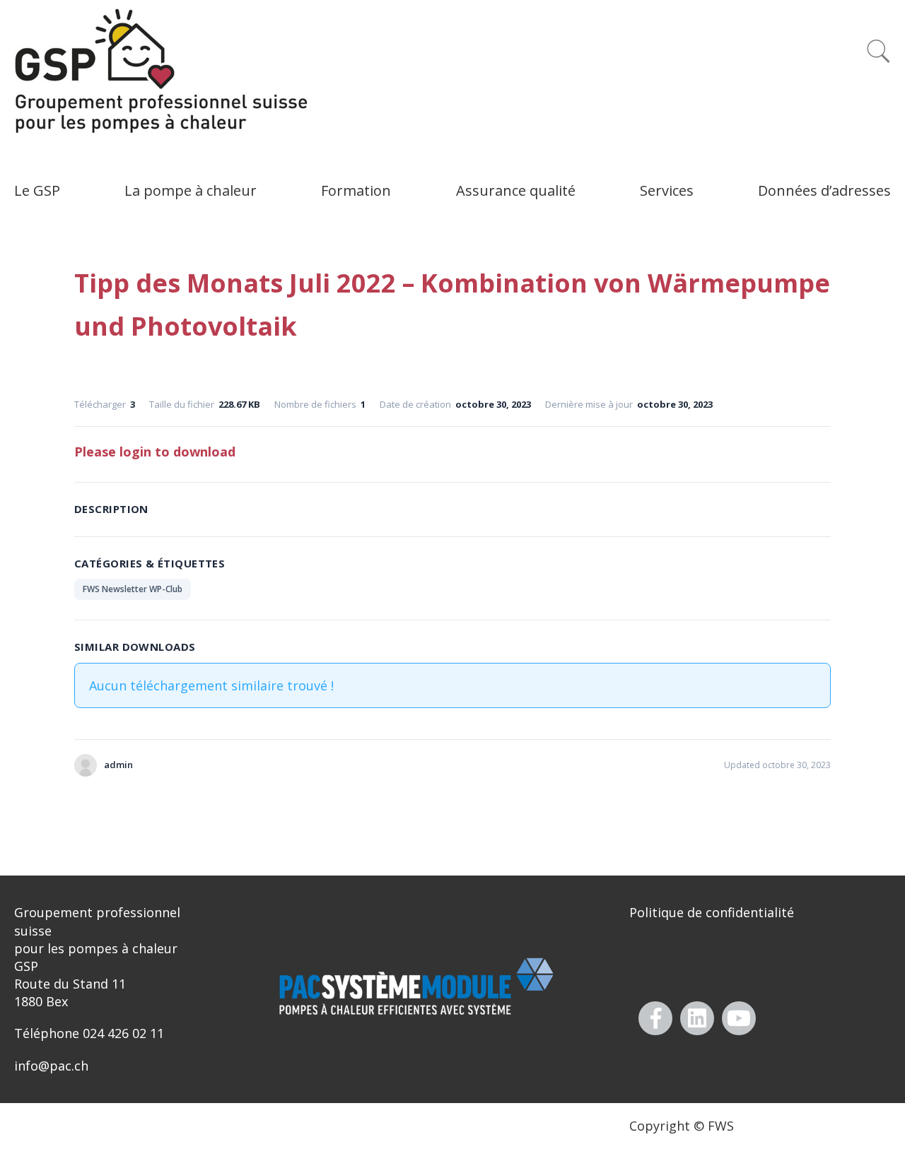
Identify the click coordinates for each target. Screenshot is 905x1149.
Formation (356, 190)
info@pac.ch (51, 1065)
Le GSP (37, 190)
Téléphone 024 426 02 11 (89, 1033)
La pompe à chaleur (190, 190)
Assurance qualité (516, 190)
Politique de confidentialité (711, 912)
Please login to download (154, 451)
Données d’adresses (824, 190)
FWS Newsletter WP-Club (132, 589)
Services (667, 190)
